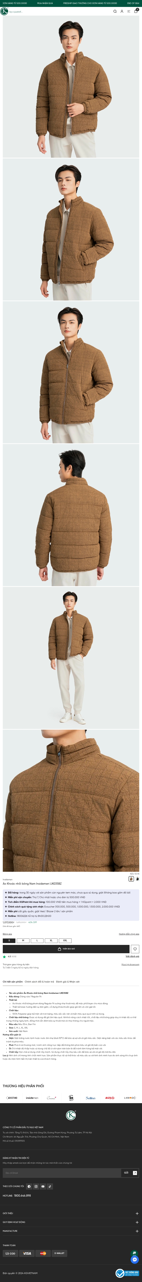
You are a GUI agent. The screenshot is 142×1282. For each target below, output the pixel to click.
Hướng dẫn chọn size (129, 934)
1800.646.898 (22, 1195)
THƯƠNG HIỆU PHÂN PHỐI (23, 1086)
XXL (65, 940)
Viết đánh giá (132, 956)
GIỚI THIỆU (8, 1213)
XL (51, 940)
